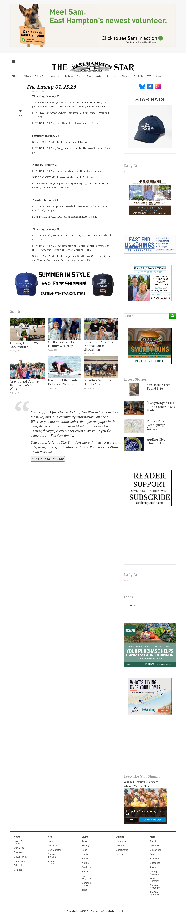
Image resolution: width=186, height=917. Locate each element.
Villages (27, 76)
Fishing (86, 845)
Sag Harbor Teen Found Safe (159, 386)
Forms (153, 854)
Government (56, 76)
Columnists (121, 841)
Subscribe (155, 863)
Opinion (80, 76)
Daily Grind (19, 861)
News (17, 837)
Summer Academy (155, 886)
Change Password (155, 872)
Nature (85, 863)
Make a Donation (154, 879)
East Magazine (87, 877)
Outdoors (86, 867)
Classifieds (138, 76)
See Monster (54, 850)
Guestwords (122, 850)
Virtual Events (51, 862)
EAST (149, 76)
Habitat (85, 854)
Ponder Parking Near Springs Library (158, 424)
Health (85, 858)
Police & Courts (41, 76)
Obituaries (16, 76)
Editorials (121, 845)
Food (89, 76)
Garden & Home (87, 884)
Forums (131, 605)
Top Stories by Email (155, 893)
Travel (85, 841)
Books (51, 841)
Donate (158, 76)
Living (85, 837)
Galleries (52, 845)
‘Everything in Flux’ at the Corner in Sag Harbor (161, 406)
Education (126, 76)
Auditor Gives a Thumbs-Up (158, 441)
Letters (107, 76)
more (126, 171)
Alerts (153, 867)
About (153, 841)
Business (69, 76)
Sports (98, 76)
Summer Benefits (52, 855)
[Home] (93, 66)
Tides (84, 889)
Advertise (155, 845)
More (152, 837)
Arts (115, 76)
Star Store (155, 858)
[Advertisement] (150, 746)
